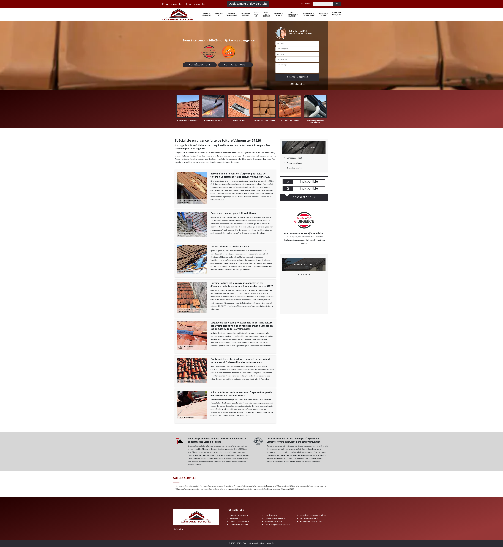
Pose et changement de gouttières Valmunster (225, 486)
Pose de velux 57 (256, 14)
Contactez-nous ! (235, 65)
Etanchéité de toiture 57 (245, 14)
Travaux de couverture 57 (206, 14)
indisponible (173, 4)
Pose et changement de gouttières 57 (293, 14)
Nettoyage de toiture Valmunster (254, 486)
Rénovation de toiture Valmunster (249, 489)
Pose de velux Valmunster (275, 486)
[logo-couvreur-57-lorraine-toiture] (178, 14)
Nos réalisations (200, 65)
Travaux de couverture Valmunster (196, 489)
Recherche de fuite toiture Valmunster (223, 489)
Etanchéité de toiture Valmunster (297, 486)
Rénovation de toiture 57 (323, 14)
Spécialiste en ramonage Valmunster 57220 (278, 489)
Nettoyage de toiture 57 (278, 14)
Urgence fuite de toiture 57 (266, 14)
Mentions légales (267, 543)
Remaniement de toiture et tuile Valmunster (192, 486)
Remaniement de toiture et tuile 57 (309, 14)
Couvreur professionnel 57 (231, 14)
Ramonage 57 (219, 14)
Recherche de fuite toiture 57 (336, 14)
